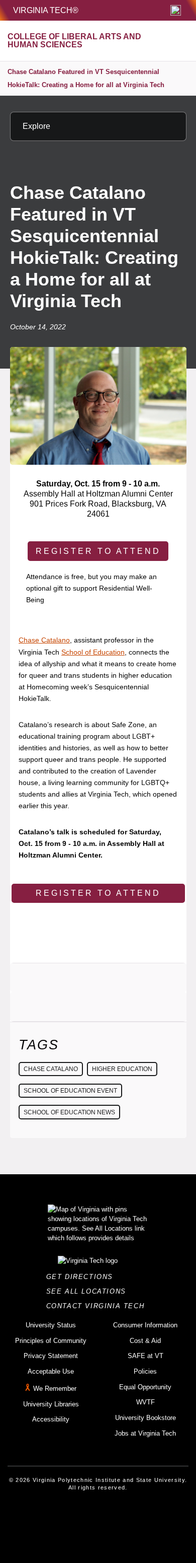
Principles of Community (50, 1340)
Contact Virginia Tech (98, 1306)
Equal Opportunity (145, 1387)
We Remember (54, 1388)
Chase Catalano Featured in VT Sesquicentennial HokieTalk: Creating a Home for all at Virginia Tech (86, 78)
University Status (51, 1325)
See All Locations (89, 1291)
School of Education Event (70, 1090)
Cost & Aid (145, 1340)
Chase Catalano (44, 640)
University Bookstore (145, 1418)
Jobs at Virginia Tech (145, 1433)
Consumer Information (145, 1325)
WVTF (145, 1402)
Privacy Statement (51, 1356)
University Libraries (51, 1404)
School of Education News (69, 1112)
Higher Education (122, 1069)
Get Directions (82, 1277)
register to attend (98, 551)
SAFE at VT (145, 1356)
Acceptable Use (51, 1371)
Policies (145, 1371)
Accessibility (50, 1419)
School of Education (93, 652)
